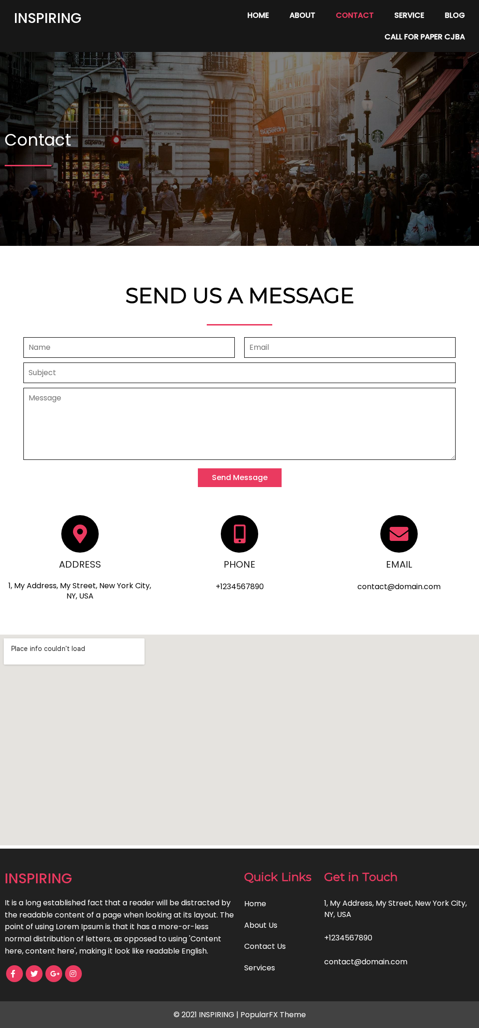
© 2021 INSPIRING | (207, 1014)
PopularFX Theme (273, 1014)
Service (409, 15)
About (302, 15)
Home (258, 15)
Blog (455, 15)
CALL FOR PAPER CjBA (425, 36)
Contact (355, 15)
